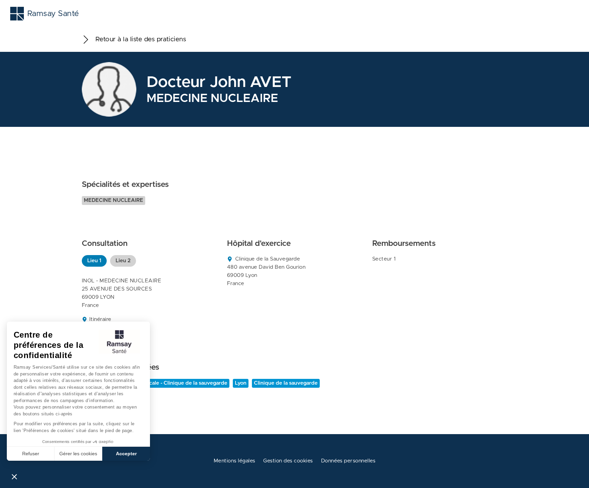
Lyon (240, 383)
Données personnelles (348, 460)
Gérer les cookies (78, 453)
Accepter (126, 453)
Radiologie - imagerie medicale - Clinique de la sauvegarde (155, 383)
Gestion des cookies (288, 460)
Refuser (30, 453)
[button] (14, 476)
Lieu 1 (94, 260)
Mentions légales (234, 460)
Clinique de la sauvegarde (286, 383)
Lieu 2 (123, 260)
